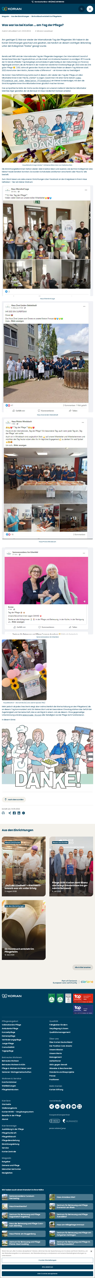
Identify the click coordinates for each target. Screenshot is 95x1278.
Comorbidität (8, 1047)
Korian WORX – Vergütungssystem (17, 1111)
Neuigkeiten (7, 1173)
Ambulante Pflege (10, 1028)
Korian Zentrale (9, 1151)
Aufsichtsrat (55, 1061)
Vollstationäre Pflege (11, 1024)
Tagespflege (7, 1051)
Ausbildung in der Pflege (13, 1129)
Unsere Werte (55, 1053)
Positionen (54, 1079)
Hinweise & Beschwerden (60, 1068)
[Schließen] (91, 1251)
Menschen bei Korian (11, 1169)
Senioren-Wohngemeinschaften (16, 1072)
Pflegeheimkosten (10, 1089)
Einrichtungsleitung (10, 1144)
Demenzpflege (8, 1036)
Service (5, 1148)
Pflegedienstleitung (10, 1140)
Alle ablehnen (47, 1267)
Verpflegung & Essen (58, 1028)
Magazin (5, 16)
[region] (47, 1263)
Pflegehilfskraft (9, 1136)
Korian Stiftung (56, 1089)
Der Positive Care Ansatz (60, 1046)
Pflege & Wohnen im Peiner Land (16, 1068)
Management (55, 1057)
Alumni (5, 1119)
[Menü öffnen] (90, 9)
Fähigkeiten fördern (58, 1024)
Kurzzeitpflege (8, 1032)
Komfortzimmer (9, 1082)
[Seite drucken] (3, 813)
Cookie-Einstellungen (47, 1260)
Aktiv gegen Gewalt (58, 1064)
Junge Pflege (8, 1043)
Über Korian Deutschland (60, 1042)
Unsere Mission (56, 1049)
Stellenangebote (9, 1108)
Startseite (6, 1104)
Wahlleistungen (9, 1086)
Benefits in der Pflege (11, 1115)
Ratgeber (6, 1161)
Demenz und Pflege (10, 1165)
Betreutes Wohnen (10, 1061)
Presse (52, 1075)
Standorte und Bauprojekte (61, 1072)
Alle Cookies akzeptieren (47, 1274)
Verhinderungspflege (11, 1039)
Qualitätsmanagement (59, 1032)
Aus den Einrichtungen (20, 16)
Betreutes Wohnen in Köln (13, 1064)
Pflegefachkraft (9, 1133)
